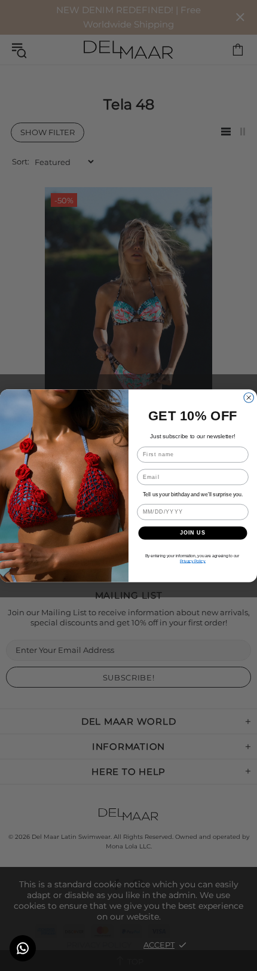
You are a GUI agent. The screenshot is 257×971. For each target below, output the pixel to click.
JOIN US (193, 532)
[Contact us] (23, 948)
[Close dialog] (249, 397)
